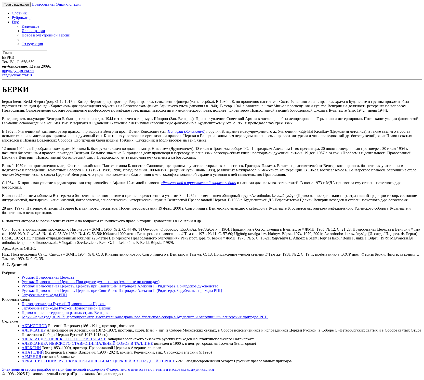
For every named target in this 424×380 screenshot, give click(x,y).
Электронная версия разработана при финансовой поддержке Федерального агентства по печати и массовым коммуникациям (108, 369)
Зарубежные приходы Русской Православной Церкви (66, 308)
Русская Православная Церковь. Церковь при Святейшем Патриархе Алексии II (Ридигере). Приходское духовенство (120, 286)
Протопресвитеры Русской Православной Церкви (64, 304)
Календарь (30, 26)
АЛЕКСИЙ (31, 348)
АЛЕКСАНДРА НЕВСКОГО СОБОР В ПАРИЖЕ (64, 339)
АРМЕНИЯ (31, 357)
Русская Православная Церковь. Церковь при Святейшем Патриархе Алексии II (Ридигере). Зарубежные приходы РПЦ (122, 290)
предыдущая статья (18, 71)
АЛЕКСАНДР (34, 330)
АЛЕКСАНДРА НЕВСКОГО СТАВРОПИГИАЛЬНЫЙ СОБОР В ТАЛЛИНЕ (87, 343)
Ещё (15, 22)
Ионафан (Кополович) (186, 131)
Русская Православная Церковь (48, 277)
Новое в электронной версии (46, 35)
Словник (19, 13)
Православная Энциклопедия (56, 4)
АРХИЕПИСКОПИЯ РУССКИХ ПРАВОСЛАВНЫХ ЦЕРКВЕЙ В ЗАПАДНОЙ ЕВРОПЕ (98, 361)
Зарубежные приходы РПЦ (44, 295)
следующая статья (17, 75)
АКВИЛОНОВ (34, 326)
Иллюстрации (33, 31)
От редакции (32, 44)
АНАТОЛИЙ (33, 352)
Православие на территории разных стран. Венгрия (65, 312)
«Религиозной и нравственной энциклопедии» (198, 183)
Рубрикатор (21, 17)
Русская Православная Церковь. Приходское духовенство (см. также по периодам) (90, 282)
